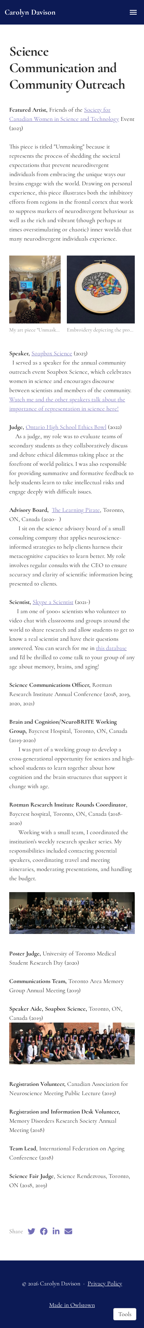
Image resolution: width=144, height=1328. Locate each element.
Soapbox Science (51, 353)
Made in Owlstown (72, 1305)
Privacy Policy (105, 1283)
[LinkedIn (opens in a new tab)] (56, 1231)
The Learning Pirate (76, 510)
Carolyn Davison (30, 12)
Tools (124, 1314)
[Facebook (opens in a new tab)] (44, 1231)
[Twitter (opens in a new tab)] (31, 1231)
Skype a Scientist (53, 602)
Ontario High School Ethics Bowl (66, 427)
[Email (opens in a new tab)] (68, 1231)
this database (111, 648)
